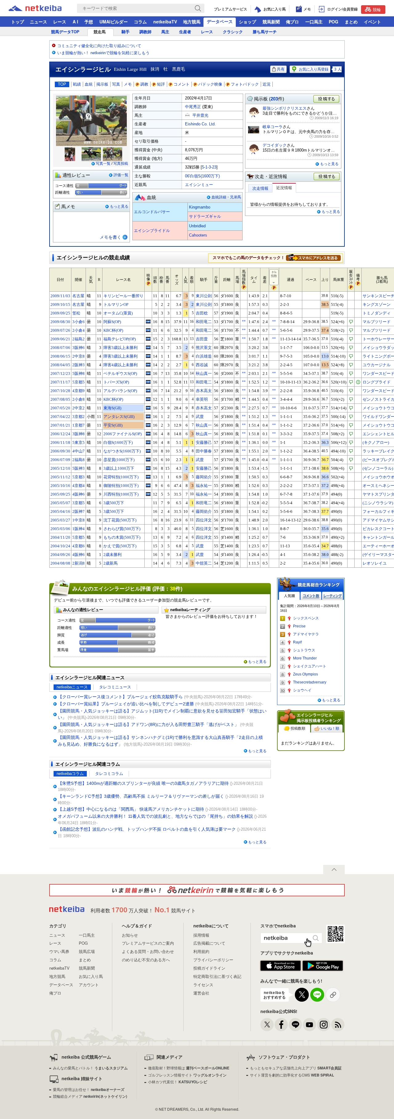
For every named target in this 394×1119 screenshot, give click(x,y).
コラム (140, 21)
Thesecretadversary (309, 682)
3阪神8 (78, 434)
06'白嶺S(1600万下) (202, 176)
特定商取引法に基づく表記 (217, 976)
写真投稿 (120, 163)
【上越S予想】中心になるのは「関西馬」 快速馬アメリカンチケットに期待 (131, 809)
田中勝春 (204, 451)
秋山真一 (204, 373)
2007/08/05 (60, 399)
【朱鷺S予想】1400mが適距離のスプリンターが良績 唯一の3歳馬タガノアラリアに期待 (143, 783)
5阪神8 (78, 373)
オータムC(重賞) (118, 313)
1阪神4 (78, 528)
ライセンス (203, 984)
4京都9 (78, 390)
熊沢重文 (204, 347)
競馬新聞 (271, 21)
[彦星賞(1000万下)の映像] (148, 459)
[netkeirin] (197, 890)
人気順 (289, 596)
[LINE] (295, 1024)
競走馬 (100, 32)
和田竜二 (204, 321)
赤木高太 (204, 390)
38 (172, 589)
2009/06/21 (60, 339)
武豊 (200, 416)
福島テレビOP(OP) (119, 339)
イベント (372, 21)
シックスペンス (306, 618)
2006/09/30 (60, 451)
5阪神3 (78, 468)
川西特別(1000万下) (121, 494)
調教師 (145, 32)
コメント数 (310, 596)
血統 (89, 84)
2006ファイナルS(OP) (122, 434)
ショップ (247, 21)
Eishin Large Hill (130, 69)
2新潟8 (78, 563)
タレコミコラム (109, 773)
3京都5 (78, 503)
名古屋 (78, 296)
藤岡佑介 (204, 477)
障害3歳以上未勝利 (120, 347)
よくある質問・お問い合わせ (148, 951)
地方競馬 (191, 21)
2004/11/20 (60, 537)
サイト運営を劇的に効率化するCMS (292, 1074)
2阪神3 (78, 365)
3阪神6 (78, 347)
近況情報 (284, 187)
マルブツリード (377, 321)
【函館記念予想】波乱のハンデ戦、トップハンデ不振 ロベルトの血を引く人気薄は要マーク (147, 829)
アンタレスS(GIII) (119, 416)
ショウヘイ (302, 690)
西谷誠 (202, 365)
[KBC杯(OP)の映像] (148, 330)
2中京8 (78, 356)
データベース (220, 21)
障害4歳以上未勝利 (120, 365)
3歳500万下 (113, 503)
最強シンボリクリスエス (285, 108)
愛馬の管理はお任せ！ (88, 1089)
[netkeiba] (43, 8)
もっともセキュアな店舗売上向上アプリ (296, 1067)
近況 (267, 84)
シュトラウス (304, 650)
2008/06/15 (60, 356)
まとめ (351, 21)
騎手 (126, 32)
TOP (62, 84)
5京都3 (78, 477)
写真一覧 (103, 163)
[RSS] (337, 1024)
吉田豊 (202, 339)
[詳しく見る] (313, 257)
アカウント (89, 984)
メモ (128, 84)
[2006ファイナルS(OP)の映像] (148, 434)
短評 (161, 84)
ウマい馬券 (59, 951)
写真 (116, 84)
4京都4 (78, 485)
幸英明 (202, 399)
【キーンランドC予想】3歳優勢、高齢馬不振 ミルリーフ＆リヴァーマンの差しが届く (141, 796)
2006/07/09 (60, 459)
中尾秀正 (193, 106)
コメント (182, 84)
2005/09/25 (60, 494)
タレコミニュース (115, 687)
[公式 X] (267, 1024)
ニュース (38, 21)
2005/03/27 (60, 520)
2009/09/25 (60, 313)
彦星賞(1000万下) (119, 459)
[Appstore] (280, 965)
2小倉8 (78, 399)
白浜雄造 (204, 356)
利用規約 (201, 951)
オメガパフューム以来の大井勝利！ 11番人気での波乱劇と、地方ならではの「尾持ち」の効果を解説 (155, 816)
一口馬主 (314, 21)
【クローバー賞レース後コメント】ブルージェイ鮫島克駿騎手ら (120, 696)
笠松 (76, 313)
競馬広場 (87, 951)
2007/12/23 (60, 373)
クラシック (233, 32)
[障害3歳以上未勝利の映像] (148, 347)
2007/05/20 (60, 408)
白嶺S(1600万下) (118, 442)
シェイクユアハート (309, 666)
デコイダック (275, 145)
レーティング (332, 596)
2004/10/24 (60, 546)
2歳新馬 (110, 563)
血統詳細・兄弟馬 (226, 197)
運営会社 (201, 993)
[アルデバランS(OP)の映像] (148, 390)
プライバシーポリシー (213, 960)
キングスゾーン (377, 304)
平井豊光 (200, 115)
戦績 (77, 84)
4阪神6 (78, 494)
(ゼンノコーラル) (378, 468)
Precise (299, 626)
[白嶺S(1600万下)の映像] (148, 442)
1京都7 (78, 425)
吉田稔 (202, 313)
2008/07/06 (60, 347)
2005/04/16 (60, 511)
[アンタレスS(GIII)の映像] (148, 416)
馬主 (165, 32)
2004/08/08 (60, 563)
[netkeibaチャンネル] (309, 1024)
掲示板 (102, 84)
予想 (88, 21)
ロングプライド (377, 382)
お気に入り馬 (91, 976)
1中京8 (78, 520)
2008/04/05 (60, 365)
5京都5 (78, 382)
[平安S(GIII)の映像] (148, 425)
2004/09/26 (60, 554)
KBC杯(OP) (113, 330)
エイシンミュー (199, 184)
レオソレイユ (375, 563)
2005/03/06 (60, 528)
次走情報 (260, 188)
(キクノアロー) (376, 442)
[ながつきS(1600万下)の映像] (148, 451)
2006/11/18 (60, 442)
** (244, 321)
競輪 (377, 9)
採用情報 (201, 935)
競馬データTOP (65, 32)
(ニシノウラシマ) (378, 503)
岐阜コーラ (273, 126)
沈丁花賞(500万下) (119, 520)
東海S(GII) (112, 408)
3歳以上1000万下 (118, 468)
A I (75, 21)
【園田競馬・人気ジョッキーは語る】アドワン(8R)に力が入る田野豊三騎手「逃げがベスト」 (148, 724)
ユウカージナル (377, 365)
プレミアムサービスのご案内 (148, 943)
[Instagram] (323, 1024)
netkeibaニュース (72, 687)
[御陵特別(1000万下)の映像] (148, 485)
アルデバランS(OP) (120, 390)
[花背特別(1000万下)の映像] (148, 477)
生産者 (185, 32)
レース (59, 21)
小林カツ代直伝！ (177, 1081)
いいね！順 (330, 728)
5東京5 (78, 442)
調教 (144, 84)
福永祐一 (204, 485)
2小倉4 (78, 330)
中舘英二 (204, 563)
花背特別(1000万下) (121, 477)
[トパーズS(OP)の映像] (148, 382)
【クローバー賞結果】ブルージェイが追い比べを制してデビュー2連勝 (126, 703)
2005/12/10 (60, 468)
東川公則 (204, 296)
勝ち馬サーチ (265, 32)
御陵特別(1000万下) (121, 485)
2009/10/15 (60, 304)
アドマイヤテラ (306, 634)
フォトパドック (245, 84)
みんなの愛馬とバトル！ (90, 1067)
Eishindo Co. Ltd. (200, 124)
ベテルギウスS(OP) (120, 373)
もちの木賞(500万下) (121, 537)
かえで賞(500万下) (119, 546)
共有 (281, 69)
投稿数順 (298, 728)
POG (333, 21)
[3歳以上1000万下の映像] (148, 468)
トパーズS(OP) (116, 382)
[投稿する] (327, 177)
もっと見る (119, 206)
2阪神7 (78, 511)
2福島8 (78, 459)
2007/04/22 (60, 416)
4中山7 (78, 451)
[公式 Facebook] (281, 1024)
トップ (17, 21)
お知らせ (130, 935)
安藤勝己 (204, 442)
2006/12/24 (60, 434)
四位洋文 (204, 520)
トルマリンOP (115, 304)
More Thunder (305, 658)
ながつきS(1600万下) (122, 451)
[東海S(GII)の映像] (148, 408)
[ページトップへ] (334, 869)
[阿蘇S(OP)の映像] (148, 321)
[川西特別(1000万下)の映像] (148, 494)
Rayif (297, 642)
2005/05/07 (60, 503)
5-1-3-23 (209, 167)
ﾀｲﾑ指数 (274, 274)
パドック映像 (210, 84)
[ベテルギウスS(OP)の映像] (148, 373)
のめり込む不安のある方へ (146, 960)
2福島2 (78, 339)
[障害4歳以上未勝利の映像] (148, 365)
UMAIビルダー (113, 21)
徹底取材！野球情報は (188, 1067)
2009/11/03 (60, 296)
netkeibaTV (165, 21)
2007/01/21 (60, 425)
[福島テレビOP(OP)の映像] (148, 339)
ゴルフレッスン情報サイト (187, 1074)
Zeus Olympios (305, 674)
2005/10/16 (60, 485)
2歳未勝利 (112, 554)
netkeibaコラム (70, 773)
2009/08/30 (60, 321)
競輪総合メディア (90, 1096)
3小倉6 (78, 321)
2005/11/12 (60, 477)
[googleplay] (322, 965)
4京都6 (78, 546)
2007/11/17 (60, 382)
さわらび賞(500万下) (121, 528)
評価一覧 (121, 175)
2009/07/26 (60, 330)
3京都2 (78, 416)
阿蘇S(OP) (112, 321)
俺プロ (292, 21)
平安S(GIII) (113, 425)
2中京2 (78, 408)
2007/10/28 (60, 390)
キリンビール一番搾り (123, 296)
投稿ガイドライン (209, 968)
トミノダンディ (377, 313)
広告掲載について (209, 943)
